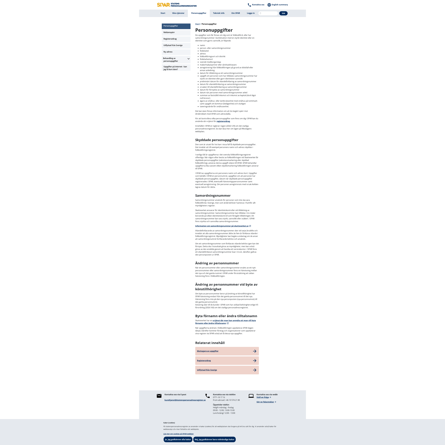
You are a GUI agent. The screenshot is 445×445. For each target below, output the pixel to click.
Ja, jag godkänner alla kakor (178, 439)
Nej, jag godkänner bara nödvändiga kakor (214, 439)
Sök (283, 13)
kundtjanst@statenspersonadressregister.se (185, 400)
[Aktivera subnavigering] (189, 59)
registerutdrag (223, 121)
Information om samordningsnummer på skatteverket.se (221, 226)
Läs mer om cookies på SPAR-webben (178, 434)
